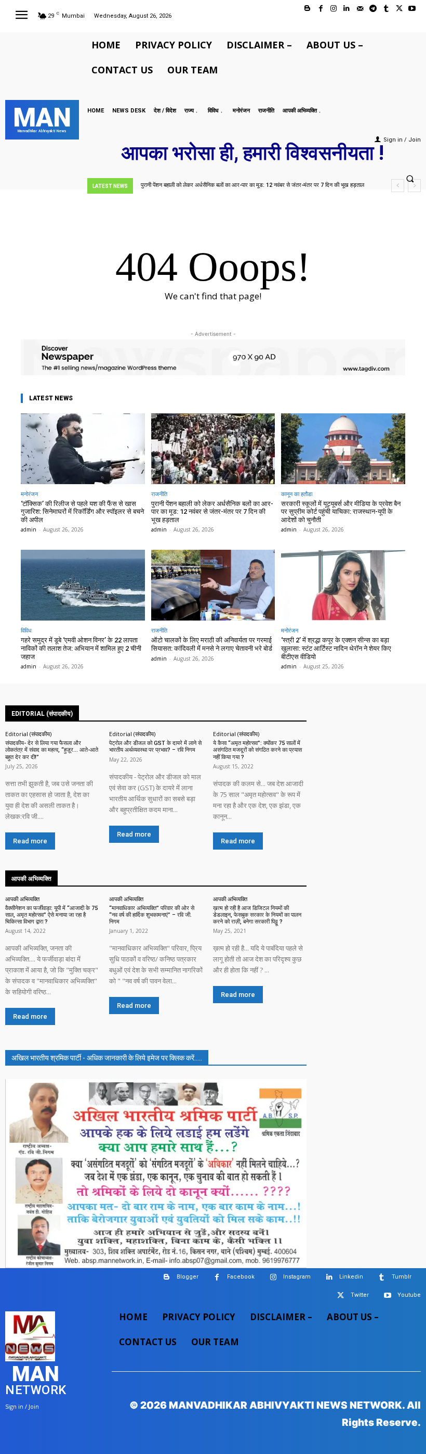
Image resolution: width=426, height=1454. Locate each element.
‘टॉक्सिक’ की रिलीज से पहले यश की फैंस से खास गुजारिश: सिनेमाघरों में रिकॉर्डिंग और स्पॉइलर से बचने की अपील (82, 512)
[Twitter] (399, 8)
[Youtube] (412, 8)
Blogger (187, 1276)
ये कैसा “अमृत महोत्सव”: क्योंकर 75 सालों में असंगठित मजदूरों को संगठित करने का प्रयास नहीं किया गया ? (257, 750)
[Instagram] (333, 8)
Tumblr (401, 1276)
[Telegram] (372, 8)
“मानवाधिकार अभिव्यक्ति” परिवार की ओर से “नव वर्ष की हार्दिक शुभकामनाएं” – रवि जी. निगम (151, 915)
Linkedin (351, 1276)
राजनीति (159, 494)
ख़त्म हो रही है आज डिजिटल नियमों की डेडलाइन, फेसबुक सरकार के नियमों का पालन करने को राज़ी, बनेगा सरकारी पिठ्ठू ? (257, 915)
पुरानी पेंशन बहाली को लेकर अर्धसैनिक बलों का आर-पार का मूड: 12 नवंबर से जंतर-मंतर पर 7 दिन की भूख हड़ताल (212, 512)
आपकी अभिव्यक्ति (22, 899)
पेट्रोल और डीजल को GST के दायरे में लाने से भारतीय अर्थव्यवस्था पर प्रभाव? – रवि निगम (155, 746)
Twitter (360, 1295)
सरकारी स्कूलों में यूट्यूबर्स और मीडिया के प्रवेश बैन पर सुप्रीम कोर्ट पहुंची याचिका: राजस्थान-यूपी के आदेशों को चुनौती (341, 512)
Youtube (409, 1295)
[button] (410, 179)
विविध (26, 630)
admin (28, 529)
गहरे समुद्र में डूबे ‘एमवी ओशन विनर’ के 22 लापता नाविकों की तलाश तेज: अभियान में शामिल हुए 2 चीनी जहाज (81, 648)
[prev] (397, 185)
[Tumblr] (385, 8)
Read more (30, 841)
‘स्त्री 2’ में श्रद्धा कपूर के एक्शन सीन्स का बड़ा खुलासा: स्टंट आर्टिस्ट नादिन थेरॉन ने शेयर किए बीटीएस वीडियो (336, 648)
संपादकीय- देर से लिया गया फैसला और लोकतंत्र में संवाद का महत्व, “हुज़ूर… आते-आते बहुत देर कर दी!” (51, 750)
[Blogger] (307, 8)
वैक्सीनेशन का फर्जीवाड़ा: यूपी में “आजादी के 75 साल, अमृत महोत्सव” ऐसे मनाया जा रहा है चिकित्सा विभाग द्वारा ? (51, 915)
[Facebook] (320, 8)
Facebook (241, 1276)
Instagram (297, 1276)
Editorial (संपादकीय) (28, 734)
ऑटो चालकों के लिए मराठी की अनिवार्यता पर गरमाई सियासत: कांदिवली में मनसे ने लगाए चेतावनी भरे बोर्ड (211, 644)
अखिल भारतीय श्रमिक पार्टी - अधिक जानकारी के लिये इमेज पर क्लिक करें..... (106, 1058)
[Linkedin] (346, 8)
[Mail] (359, 8)
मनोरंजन (29, 494)
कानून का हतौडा (296, 494)
